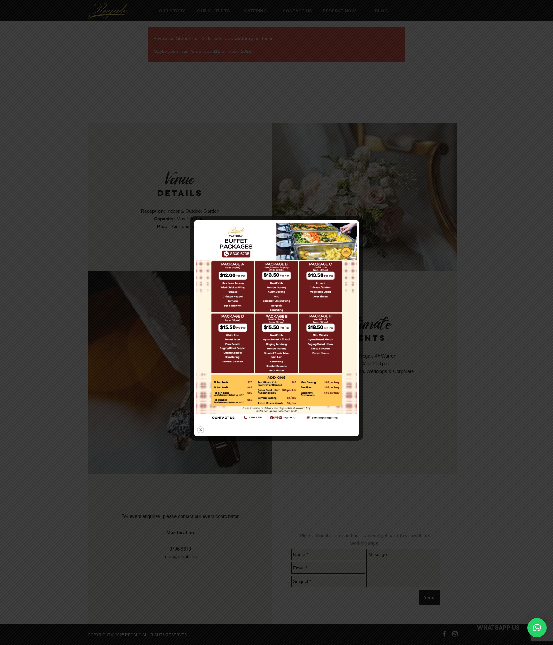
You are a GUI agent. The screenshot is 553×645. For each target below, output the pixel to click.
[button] (537, 627)
